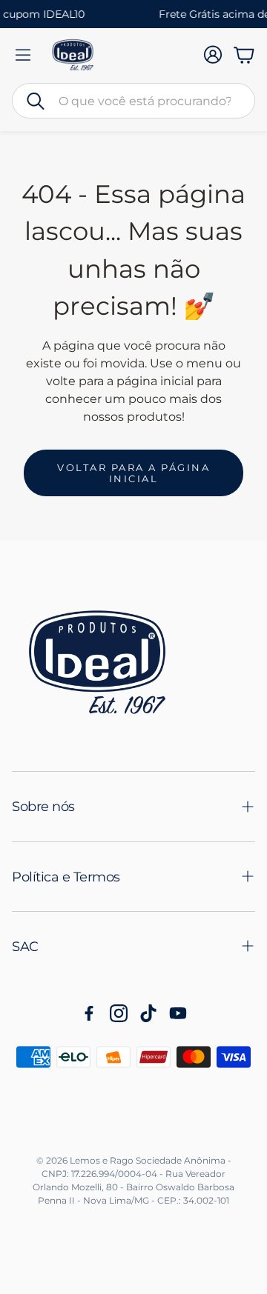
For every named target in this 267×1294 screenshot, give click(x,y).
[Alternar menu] (23, 55)
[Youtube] (178, 1013)
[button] (133, 101)
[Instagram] (119, 1013)
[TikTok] (148, 1013)
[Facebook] (89, 1013)
